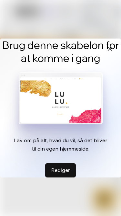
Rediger (60, 170)
